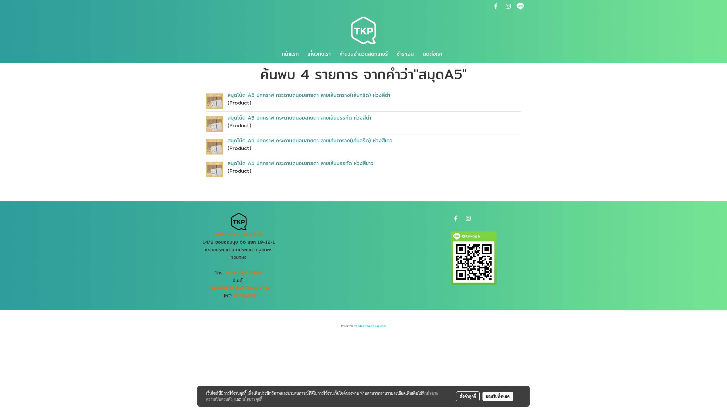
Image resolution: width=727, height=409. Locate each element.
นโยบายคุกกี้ (252, 399)
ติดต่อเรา (432, 54)
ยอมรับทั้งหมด (498, 396)
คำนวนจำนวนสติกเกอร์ (363, 54)
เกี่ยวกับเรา (319, 54)
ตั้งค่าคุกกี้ (468, 396)
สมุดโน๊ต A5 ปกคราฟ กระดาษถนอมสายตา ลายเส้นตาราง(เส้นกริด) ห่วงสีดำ (308, 95)
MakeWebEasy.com (372, 326)
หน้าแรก (290, 54)
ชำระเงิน (405, 54)
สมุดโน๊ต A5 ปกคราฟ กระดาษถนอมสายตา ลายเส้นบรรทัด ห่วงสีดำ (299, 118)
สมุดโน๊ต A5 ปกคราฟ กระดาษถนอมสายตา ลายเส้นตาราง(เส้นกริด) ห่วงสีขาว (309, 140)
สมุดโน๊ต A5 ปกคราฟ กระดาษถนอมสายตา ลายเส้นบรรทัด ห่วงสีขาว (300, 163)
